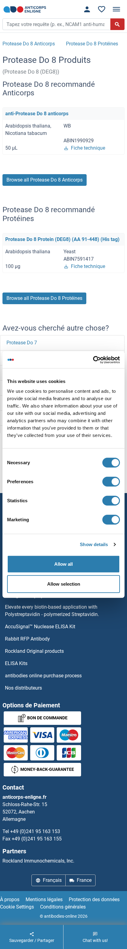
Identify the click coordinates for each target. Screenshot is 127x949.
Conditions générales (63, 907)
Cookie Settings (17, 907)
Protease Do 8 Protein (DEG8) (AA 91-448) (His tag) (62, 239)
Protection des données (94, 899)
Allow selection (63, 584)
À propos (9, 899)
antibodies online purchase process (43, 676)
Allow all (63, 563)
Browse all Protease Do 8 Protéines (44, 298)
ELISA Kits (16, 663)
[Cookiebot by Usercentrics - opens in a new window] (93, 360)
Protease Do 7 (21, 343)
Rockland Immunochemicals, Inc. (38, 861)
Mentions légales (44, 899)
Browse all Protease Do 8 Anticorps (44, 180)
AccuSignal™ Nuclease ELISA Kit (40, 626)
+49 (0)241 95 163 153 (35, 831)
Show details (94, 544)
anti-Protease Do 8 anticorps (36, 114)
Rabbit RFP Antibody (27, 639)
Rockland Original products (34, 651)
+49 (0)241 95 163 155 (37, 839)
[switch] (111, 481)
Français (52, 880)
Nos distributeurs (23, 688)
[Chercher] (117, 24)
